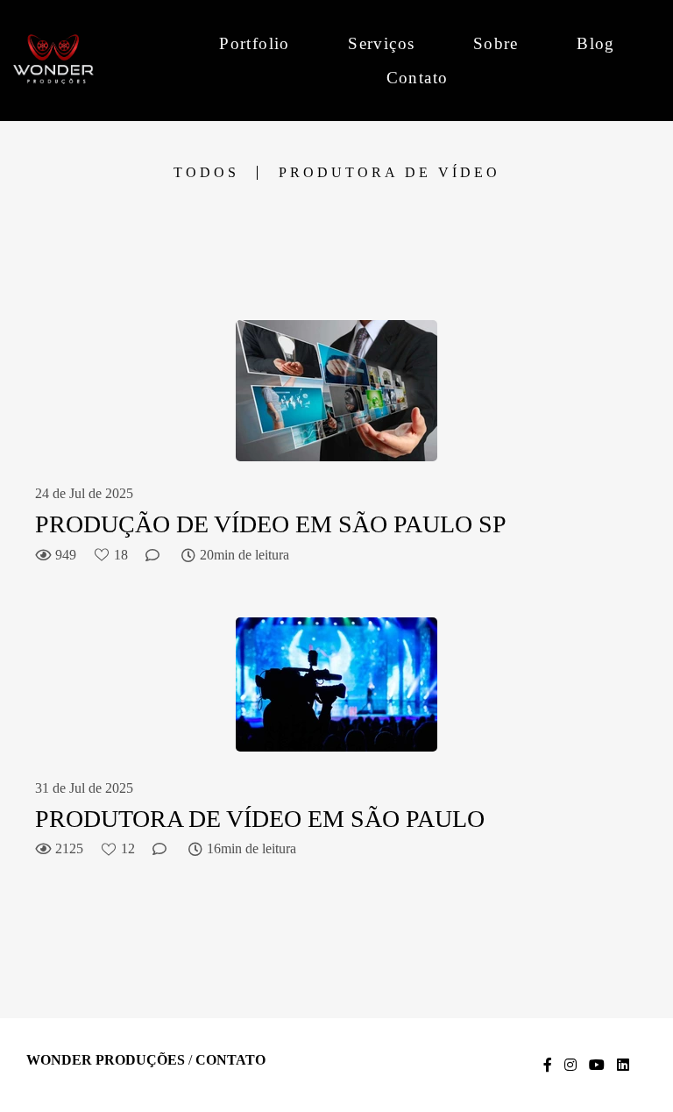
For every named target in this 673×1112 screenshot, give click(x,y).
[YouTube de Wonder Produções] (597, 1065)
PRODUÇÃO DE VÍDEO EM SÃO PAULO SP (271, 524)
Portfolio (254, 43)
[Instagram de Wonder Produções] (570, 1065)
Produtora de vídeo (389, 173)
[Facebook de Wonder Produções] (547, 1065)
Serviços (381, 43)
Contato (417, 77)
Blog (596, 43)
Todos (206, 173)
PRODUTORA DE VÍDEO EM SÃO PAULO (260, 818)
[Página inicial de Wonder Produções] (93, 60)
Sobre (496, 43)
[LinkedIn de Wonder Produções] (623, 1065)
